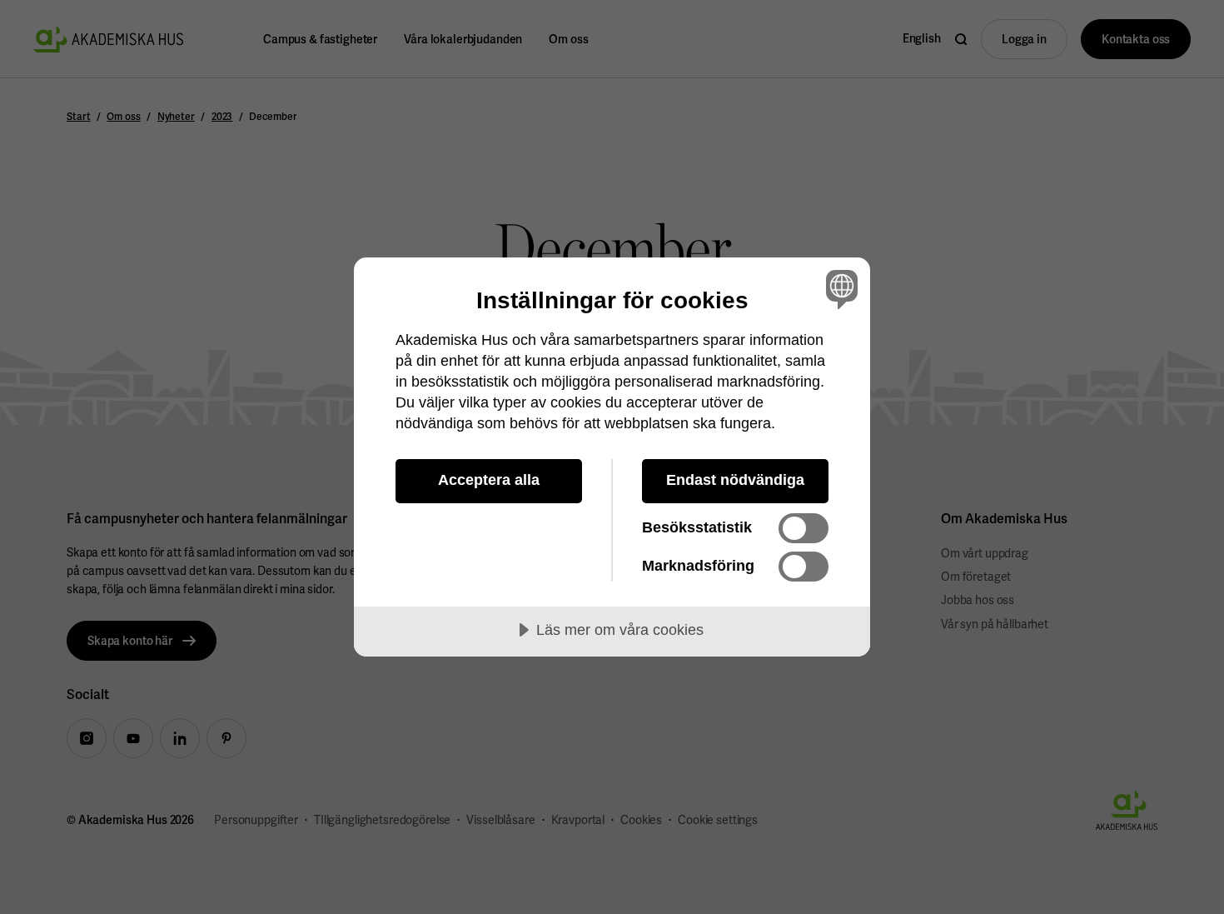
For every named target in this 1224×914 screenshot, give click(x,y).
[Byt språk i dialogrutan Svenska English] (839, 288)
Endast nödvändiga (735, 480)
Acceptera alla (489, 480)
